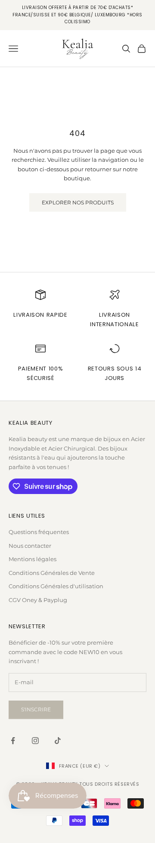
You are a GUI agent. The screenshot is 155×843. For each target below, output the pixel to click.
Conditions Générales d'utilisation (56, 586)
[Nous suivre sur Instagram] (35, 740)
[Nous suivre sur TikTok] (57, 740)
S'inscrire (36, 709)
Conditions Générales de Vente (52, 572)
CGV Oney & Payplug (38, 599)
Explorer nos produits (78, 202)
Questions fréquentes (39, 531)
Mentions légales (32, 559)
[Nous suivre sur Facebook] (13, 740)
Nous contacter (30, 545)
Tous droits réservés (109, 784)
